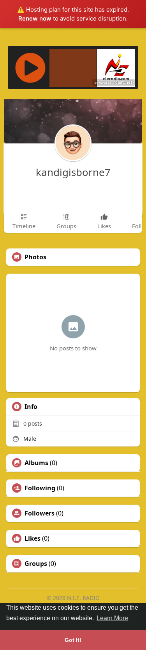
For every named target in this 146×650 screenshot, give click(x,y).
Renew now (34, 18)
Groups (36, 563)
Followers (40, 513)
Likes (32, 538)
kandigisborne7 (73, 172)
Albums (36, 463)
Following (40, 488)
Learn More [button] (112, 618)
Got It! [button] (73, 640)
